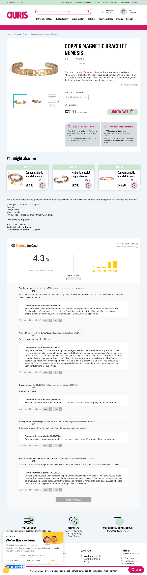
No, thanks (13, 560)
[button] (6, 570)
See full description (129, 85)
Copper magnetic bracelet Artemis (126, 174)
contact (113, 570)
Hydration (91, 18)
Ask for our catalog (93, 556)
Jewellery (119, 18)
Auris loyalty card (92, 558)
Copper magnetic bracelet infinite (34, 174)
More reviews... (73, 500)
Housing (129, 18)
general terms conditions (83, 570)
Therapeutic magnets (44, 18)
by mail (47, 563)
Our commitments (65, 2)
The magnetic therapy (83, 2)
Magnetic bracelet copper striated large (80, 176)
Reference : (70, 59)
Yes (47, 320)
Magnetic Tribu (110, 138)
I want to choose (33, 560)
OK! (53, 560)
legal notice (64, 570)
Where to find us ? (110, 2)
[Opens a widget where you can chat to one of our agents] (136, 570)
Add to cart (119, 111)
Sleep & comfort (78, 18)
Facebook (129, 561)
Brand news (124, 2)
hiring (86, 561)
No (58, 320)
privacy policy (51, 570)
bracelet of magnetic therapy (88, 72)
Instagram (129, 563)
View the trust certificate (127, 244)
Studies (97, 2)
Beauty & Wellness (106, 18)
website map (102, 570)
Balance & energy (62, 18)
